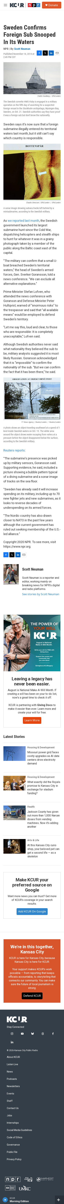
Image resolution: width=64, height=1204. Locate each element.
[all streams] (59, 1200)
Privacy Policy (14, 1159)
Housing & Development (41, 747)
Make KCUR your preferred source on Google (32, 885)
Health (31, 806)
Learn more (32, 720)
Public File (12, 1152)
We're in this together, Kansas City (31, 949)
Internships (13, 1123)
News (10, 1071)
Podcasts (12, 1079)
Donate (53, 5)
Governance (13, 1145)
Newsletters (13, 1086)
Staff (10, 1101)
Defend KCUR (32, 996)
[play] (5, 1199)
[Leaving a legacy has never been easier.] (32, 643)
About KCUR (13, 1057)
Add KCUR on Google (32, 911)
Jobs (9, 1115)
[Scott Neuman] (11, 574)
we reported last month (23, 220)
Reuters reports (14, 450)
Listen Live (12, 1064)
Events (10, 1093)
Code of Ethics (14, 1137)
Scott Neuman (22, 48)
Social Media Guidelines (19, 1130)
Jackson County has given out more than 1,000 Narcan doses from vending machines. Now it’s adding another (43, 819)
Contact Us (13, 1108)
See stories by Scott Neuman (40, 594)
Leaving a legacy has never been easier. (32, 681)
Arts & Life (33, 840)
